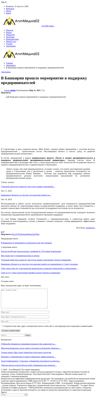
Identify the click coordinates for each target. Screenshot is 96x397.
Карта (8, 13)
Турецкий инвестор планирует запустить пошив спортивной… (28, 187)
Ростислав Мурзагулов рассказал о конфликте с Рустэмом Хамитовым (31, 251)
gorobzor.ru (90, 228)
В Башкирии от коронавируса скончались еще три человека (26, 243)
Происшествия (12, 39)
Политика (10, 37)
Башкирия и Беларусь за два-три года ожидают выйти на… (26, 195)
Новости (9, 30)
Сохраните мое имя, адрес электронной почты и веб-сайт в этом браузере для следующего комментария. (48, 326)
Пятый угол (11, 41)
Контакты (10, 9)
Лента (8, 11)
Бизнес (9, 32)
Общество (10, 35)
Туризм (9, 44)
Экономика (11, 46)
